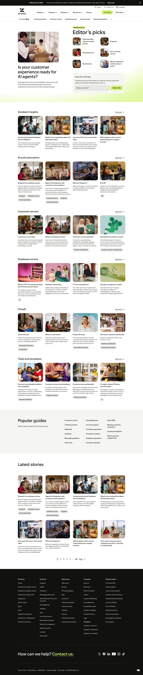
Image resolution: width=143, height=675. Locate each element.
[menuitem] (120, 7)
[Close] (139, 2)
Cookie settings (51, 670)
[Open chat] (138, 670)
